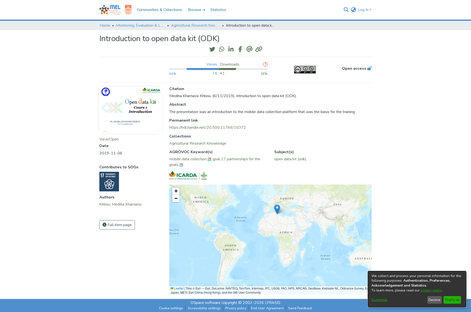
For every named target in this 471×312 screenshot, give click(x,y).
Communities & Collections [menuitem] (159, 9)
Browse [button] (194, 9)
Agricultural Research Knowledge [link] (195, 25)
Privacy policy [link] (235, 308)
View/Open (109, 139)
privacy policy (431, 290)
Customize (379, 300)
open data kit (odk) (290, 159)
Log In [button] (363, 9)
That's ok (452, 300)
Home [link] (105, 25)
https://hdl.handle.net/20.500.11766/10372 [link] (207, 127)
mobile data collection (188, 159)
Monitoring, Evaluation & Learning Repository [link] (140, 25)
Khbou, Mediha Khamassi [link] (120, 204)
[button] (346, 10)
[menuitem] (196, 10)
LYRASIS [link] (272, 302)
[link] (197, 143)
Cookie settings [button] (171, 308)
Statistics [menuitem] (218, 9)
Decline (434, 300)
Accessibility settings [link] (204, 308)
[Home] (109, 10)
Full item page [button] (119, 225)
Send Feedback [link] (300, 308)
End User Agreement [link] (267, 308)
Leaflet (178, 288)
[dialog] (417, 289)
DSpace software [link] (206, 302)
